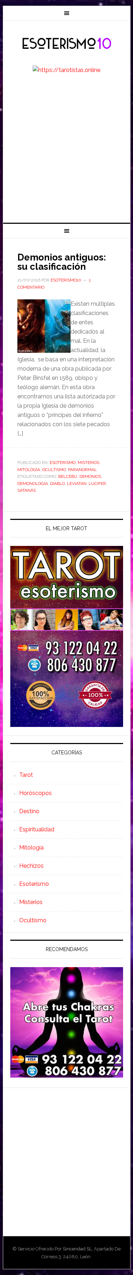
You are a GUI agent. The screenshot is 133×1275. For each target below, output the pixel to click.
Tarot (26, 774)
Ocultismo (54, 469)
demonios (90, 476)
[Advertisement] (66, 152)
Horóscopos (35, 793)
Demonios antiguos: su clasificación (61, 262)
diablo (57, 483)
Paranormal (82, 469)
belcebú (67, 476)
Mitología (28, 469)
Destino (29, 811)
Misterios (88, 462)
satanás (26, 490)
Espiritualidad (36, 829)
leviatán (77, 483)
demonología (32, 483)
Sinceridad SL (77, 1248)
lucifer (97, 483)
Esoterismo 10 (66, 44)
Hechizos (31, 865)
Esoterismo (63, 462)
